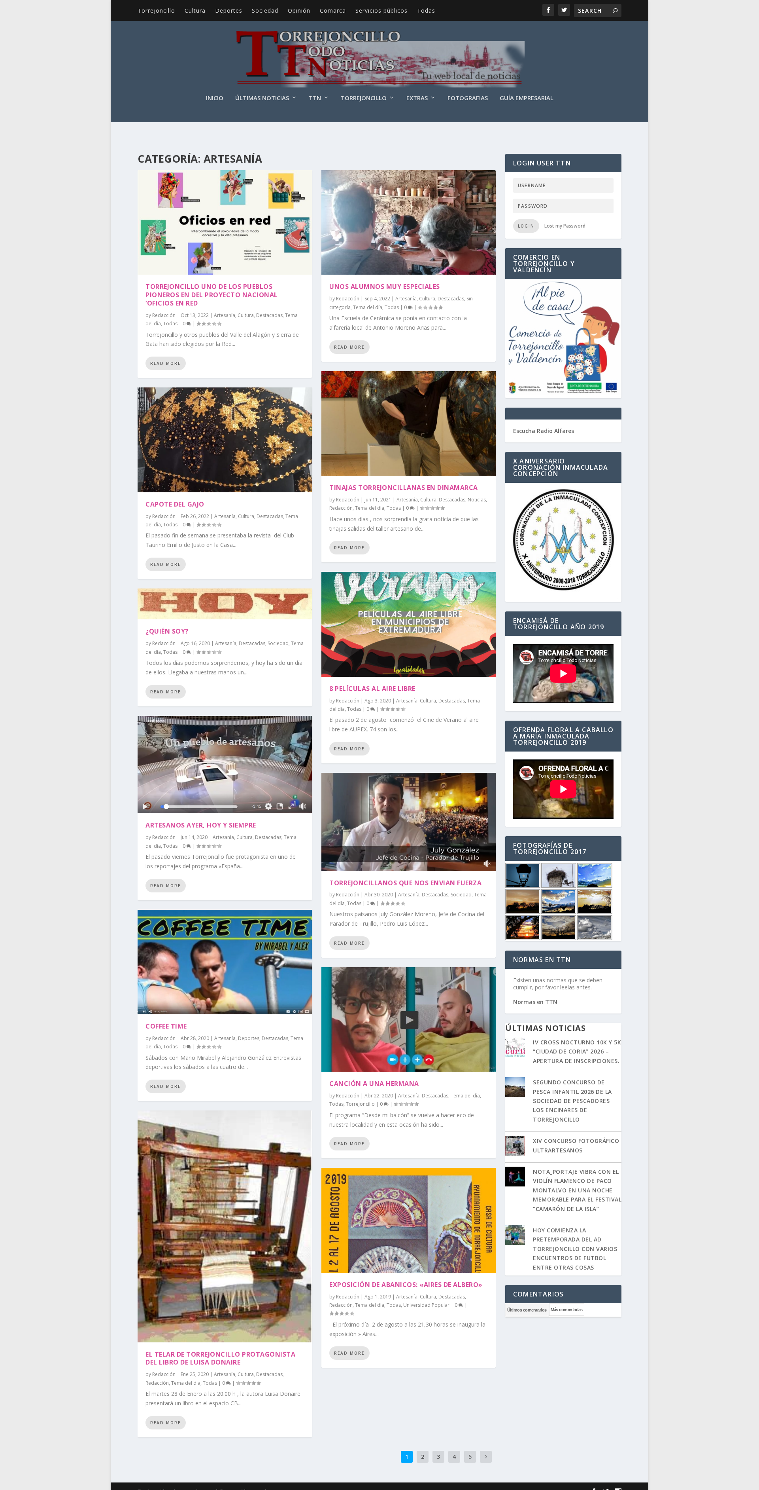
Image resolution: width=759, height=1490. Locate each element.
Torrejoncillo (156, 10)
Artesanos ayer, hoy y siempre (200, 825)
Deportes (228, 10)
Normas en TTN (535, 1002)
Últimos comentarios (527, 1310)
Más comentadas (567, 1309)
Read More (165, 363)
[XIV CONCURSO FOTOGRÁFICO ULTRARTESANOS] (515, 1146)
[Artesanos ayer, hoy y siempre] (225, 765)
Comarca (333, 10)
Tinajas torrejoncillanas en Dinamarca (403, 487)
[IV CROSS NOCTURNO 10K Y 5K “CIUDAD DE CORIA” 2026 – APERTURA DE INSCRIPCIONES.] (515, 1048)
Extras (417, 98)
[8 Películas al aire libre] (408, 624)
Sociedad (265, 10)
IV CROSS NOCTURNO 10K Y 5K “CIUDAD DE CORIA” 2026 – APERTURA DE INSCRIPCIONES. (577, 1051)
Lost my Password (564, 225)
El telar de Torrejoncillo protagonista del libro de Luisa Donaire (220, 1358)
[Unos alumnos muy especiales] (408, 222)
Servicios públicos (381, 10)
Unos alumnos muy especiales (384, 286)
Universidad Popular (426, 1305)
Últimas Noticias (262, 98)
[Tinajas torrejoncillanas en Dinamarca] (408, 423)
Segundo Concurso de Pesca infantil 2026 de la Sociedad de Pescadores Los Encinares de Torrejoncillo (572, 1100)
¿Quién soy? (167, 631)
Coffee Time (166, 1026)
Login (526, 226)
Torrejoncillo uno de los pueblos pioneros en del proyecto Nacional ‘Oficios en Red (211, 294)
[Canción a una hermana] (408, 1019)
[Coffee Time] (225, 962)
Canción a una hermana (374, 1083)
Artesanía (224, 315)
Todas (426, 10)
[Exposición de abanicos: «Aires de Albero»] (408, 1220)
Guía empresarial (526, 98)
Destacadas (269, 315)
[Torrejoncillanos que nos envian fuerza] (408, 822)
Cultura (195, 10)
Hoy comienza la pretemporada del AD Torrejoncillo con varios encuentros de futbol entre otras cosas (575, 1248)
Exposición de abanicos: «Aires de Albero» (406, 1284)
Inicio (214, 98)
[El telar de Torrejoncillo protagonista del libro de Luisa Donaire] (225, 1226)
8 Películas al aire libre (372, 688)
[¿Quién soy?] (225, 604)
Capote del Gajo (174, 504)
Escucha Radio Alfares (543, 431)
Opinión (299, 10)
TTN (315, 98)
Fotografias (467, 98)
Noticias (477, 499)
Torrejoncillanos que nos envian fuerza (405, 883)
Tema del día (185, 1383)
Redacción (164, 315)
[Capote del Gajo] (225, 439)
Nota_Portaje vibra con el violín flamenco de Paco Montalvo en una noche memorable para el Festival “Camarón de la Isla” (577, 1190)
